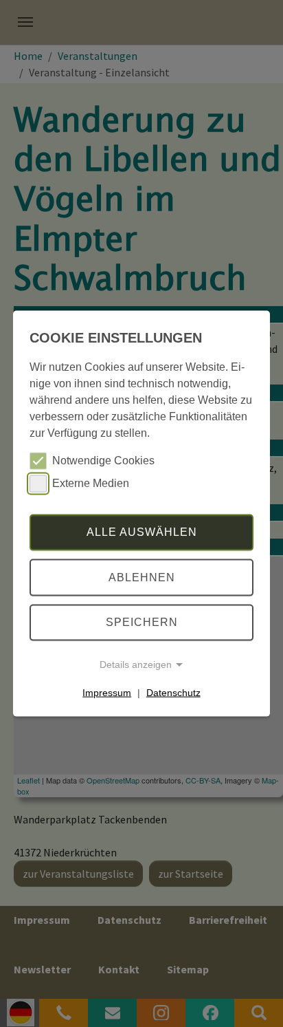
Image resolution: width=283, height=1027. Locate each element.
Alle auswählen (142, 532)
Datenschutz (173, 692)
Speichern (142, 622)
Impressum (106, 692)
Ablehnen (142, 577)
